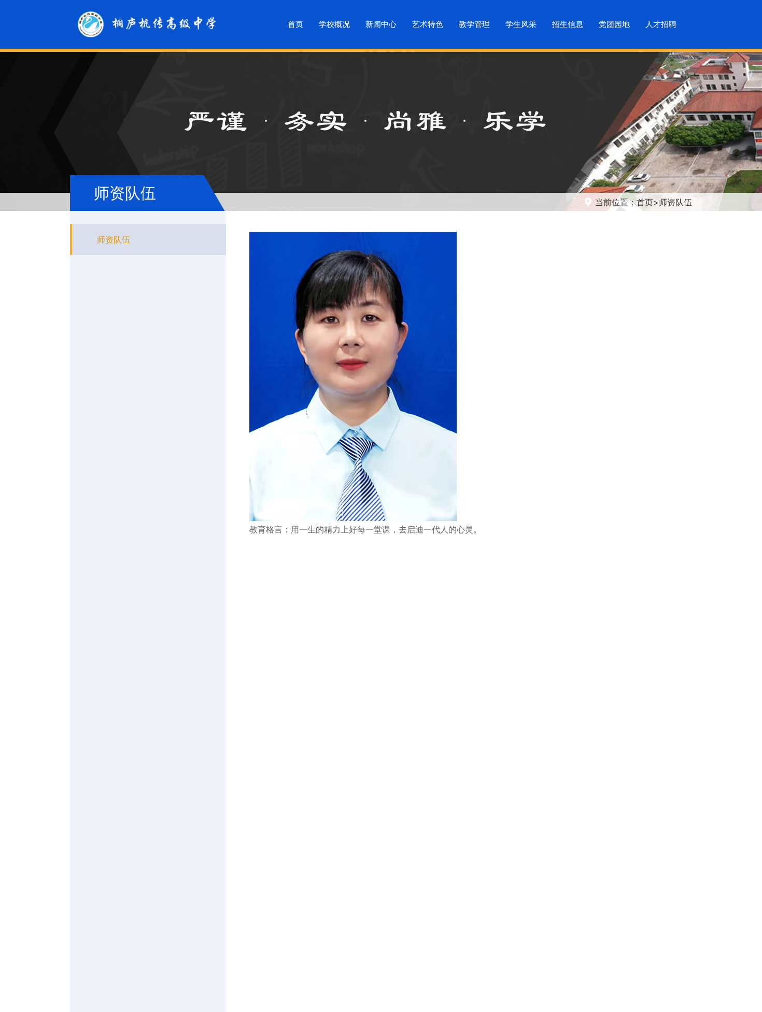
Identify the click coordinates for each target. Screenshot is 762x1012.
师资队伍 (675, 202)
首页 (645, 202)
